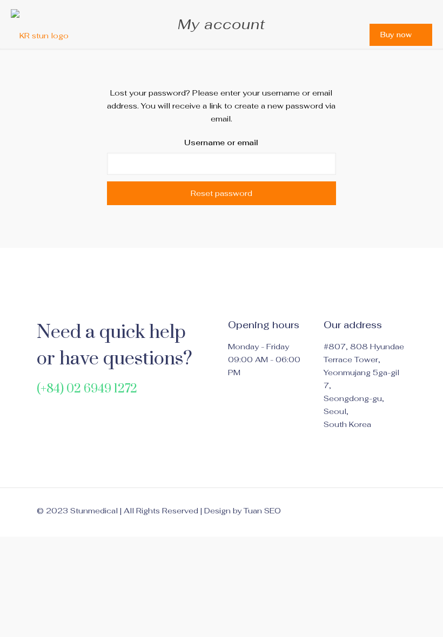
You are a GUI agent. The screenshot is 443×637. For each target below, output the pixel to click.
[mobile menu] (339, 34)
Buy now (396, 34)
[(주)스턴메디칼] (40, 34)
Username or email (221, 142)
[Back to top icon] (395, 510)
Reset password (221, 193)
